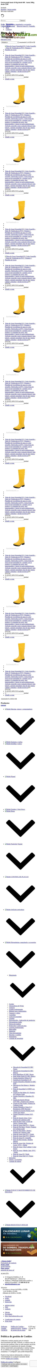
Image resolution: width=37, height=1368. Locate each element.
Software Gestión (4, 1327)
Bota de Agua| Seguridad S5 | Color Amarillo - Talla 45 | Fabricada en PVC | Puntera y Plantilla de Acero (20, 557)
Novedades (8, 1314)
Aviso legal (8, 1321)
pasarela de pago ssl (7, 1269)
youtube (7, 1300)
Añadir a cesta (9, 79)
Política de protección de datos (19, 1329)
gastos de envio (16, 1328)
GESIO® (4, 1330)
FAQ (6, 1307)
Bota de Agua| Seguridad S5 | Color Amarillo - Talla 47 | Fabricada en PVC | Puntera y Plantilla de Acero (20, 673)
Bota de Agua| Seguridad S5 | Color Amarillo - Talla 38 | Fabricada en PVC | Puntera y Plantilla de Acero (20, 173)
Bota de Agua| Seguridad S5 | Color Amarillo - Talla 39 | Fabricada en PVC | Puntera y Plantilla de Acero (20, 231)
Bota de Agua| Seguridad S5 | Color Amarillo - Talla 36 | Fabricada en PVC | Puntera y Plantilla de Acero (20, 57)
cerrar (3, 705)
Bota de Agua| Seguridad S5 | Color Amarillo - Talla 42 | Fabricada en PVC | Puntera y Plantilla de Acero (20, 383)
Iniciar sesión (12, 9)
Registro (3, 9)
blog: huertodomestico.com (14, 1316)
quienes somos (9, 1305)
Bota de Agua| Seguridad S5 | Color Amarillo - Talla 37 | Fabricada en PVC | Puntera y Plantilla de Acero (20, 115)
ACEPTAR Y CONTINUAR (9, 1366)
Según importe (5, 1265)
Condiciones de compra (12, 1319)
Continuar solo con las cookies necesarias (14, 1364)
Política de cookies (7, 1362)
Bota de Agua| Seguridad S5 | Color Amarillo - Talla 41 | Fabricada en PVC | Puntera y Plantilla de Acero (20, 325)
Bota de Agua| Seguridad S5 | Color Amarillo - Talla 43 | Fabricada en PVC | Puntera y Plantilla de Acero (20, 441)
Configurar (16, 1362)
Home (3, 24)
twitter (7, 1298)
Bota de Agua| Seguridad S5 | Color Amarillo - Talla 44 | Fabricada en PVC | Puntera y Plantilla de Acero (20, 499)
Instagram (8, 1302)
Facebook (8, 1296)
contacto (7, 1309)
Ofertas (7, 1312)
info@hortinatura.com (12, 1284)
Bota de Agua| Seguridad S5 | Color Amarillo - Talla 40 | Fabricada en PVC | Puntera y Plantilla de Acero (20, 267)
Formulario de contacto (8, 1262)
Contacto (9, 29)
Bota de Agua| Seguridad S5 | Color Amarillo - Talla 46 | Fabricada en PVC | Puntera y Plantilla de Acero (20, 615)
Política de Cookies (17, 1326)
